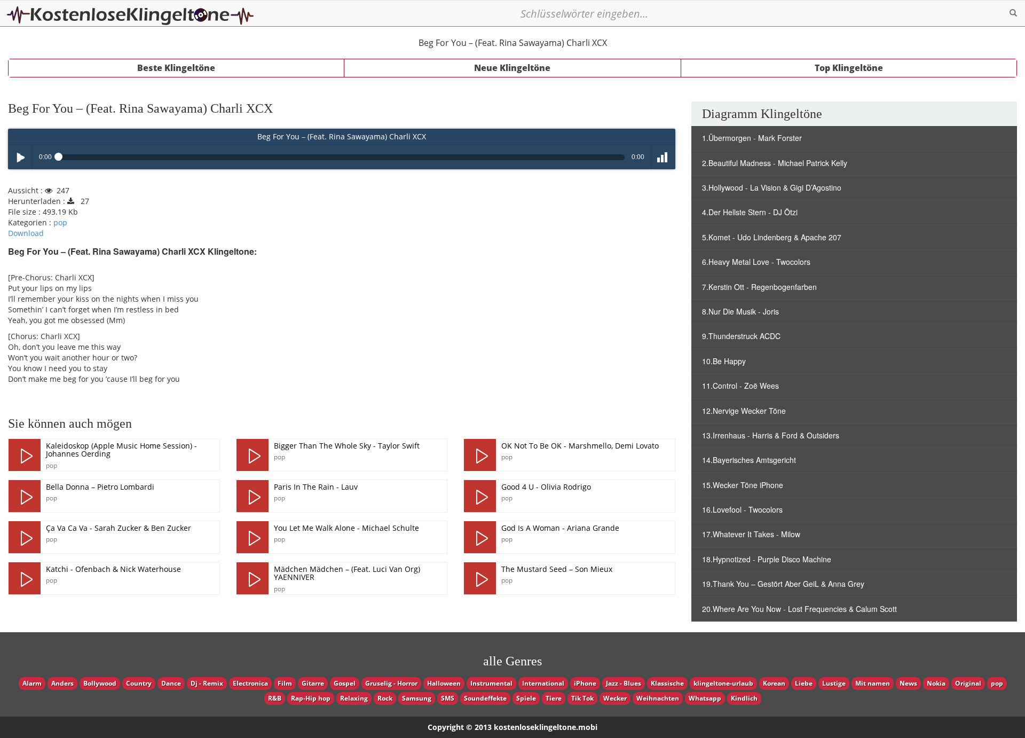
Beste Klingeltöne (176, 68)
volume (663, 157)
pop (60, 222)
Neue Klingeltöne (512, 68)
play (25, 455)
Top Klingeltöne (849, 68)
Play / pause (20, 157)
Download (26, 233)
